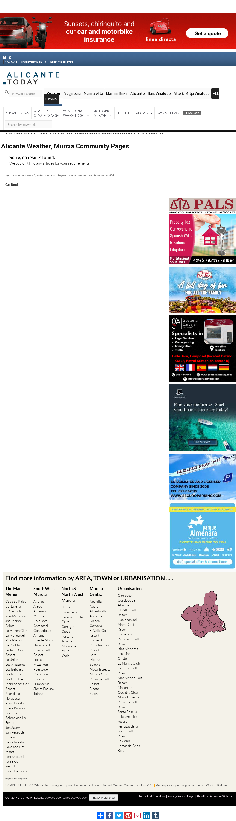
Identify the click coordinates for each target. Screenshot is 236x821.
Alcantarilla (98, 611)
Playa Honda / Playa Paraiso (15, 705)
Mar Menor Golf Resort (17, 686)
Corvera (96, 625)
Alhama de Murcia (41, 613)
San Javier (12, 727)
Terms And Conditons (152, 796)
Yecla (65, 655)
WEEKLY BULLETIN (61, 62)
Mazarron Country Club (128, 690)
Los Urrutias (14, 679)
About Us (202, 796)
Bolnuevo (40, 621)
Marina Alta (93, 93)
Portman (11, 713)
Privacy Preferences (103, 797)
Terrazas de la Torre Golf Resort (15, 761)
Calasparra (69, 612)
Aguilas (38, 601)
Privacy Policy (176, 796)
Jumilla (67, 641)
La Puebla (12, 645)
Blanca (95, 621)
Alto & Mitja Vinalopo (192, 93)
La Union (11, 659)
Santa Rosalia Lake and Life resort (15, 747)
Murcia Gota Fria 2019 (138, 785)
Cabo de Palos (15, 601)
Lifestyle (124, 113)
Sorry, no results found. (32, 158)
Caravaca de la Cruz (72, 619)
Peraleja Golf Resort (99, 681)
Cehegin (68, 626)
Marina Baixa (116, 93)
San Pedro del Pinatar (15, 734)
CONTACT (11, 62)
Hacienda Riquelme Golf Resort (100, 645)
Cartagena (13, 606)
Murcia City (98, 674)
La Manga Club (16, 630)
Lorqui (94, 655)
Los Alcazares (15, 664)
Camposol (40, 625)
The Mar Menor (13, 591)
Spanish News (168, 113)
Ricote (94, 688)
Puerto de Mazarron (40, 671)
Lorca (37, 659)
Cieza (66, 631)
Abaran (95, 606)
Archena (96, 616)
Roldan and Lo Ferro (15, 720)
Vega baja (72, 93)
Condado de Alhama (42, 633)
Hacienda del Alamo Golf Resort (43, 650)
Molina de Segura (97, 662)
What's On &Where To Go (74, 113)
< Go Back (11, 184)
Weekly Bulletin (216, 785)
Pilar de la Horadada (12, 696)
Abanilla (96, 601)
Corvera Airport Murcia (107, 785)
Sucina (94, 693)
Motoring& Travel (102, 113)
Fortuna (67, 636)
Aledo (37, 606)
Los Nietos (13, 674)
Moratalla (69, 646)
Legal (190, 796)
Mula (65, 651)
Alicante (137, 93)
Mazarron (40, 664)
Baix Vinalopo (159, 93)
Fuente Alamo (43, 640)
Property (144, 113)
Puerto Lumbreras (41, 681)
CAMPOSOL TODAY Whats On (26, 785)
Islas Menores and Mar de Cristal (15, 621)
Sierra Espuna (43, 688)
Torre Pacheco (16, 771)
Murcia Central (96, 591)
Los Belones (14, 669)
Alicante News (17, 113)
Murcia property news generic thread (180, 785)
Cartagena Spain (61, 785)
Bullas (66, 607)
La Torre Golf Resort (15, 652)
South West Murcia (44, 591)
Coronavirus (82, 785)
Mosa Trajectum (101, 669)
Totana (38, 693)
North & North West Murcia (72, 594)
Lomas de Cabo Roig (129, 748)
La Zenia (124, 741)
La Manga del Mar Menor (15, 637)
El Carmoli (13, 611)
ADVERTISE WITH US (33, 62)
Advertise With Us (221, 796)
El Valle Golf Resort (99, 633)
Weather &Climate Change (46, 113)
